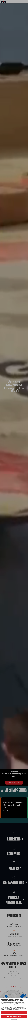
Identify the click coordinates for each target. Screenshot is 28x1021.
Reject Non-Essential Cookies (14, 1016)
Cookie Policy (14, 1019)
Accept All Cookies (14, 1012)
